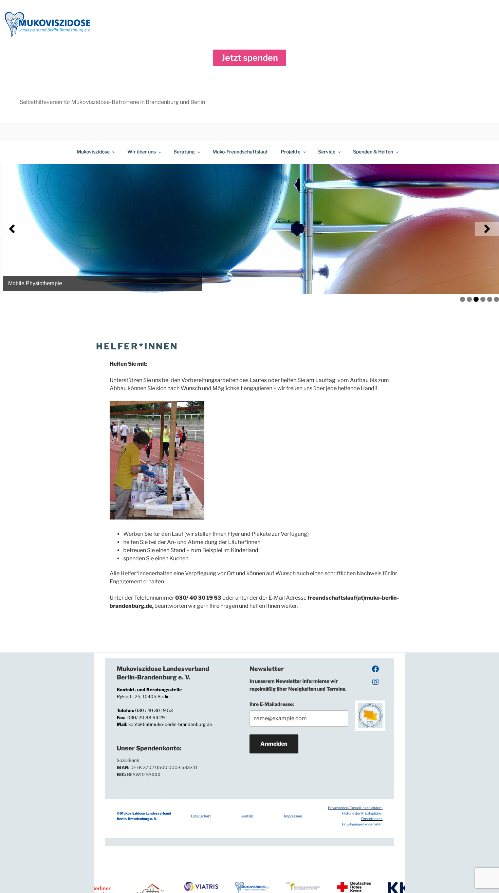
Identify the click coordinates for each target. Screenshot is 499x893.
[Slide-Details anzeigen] (249, 229)
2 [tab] (469, 299)
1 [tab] (462, 299)
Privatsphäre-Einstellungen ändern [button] (355, 808)
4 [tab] (482, 299)
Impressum (293, 816)
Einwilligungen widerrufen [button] (362, 824)
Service (326, 151)
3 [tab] (476, 299)
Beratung (184, 151)
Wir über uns (141, 151)
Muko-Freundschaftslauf (240, 151)
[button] (249, 58)
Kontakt (247, 816)
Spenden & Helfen (373, 151)
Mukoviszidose (93, 151)
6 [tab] (496, 299)
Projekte (290, 151)
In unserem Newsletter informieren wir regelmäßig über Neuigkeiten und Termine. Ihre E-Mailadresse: (298, 692)
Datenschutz (201, 816)
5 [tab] (489, 299)
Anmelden (274, 744)
